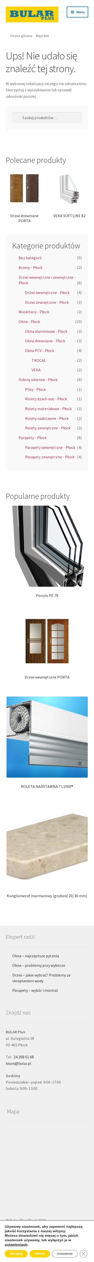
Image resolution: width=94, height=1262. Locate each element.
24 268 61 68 (24, 1056)
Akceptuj (16, 1253)
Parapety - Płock (33, 437)
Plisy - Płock (35, 389)
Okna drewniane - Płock (45, 340)
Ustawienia (65, 1253)
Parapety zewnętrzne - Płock (49, 456)
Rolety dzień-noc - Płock (46, 398)
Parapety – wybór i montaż (35, 990)
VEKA (36, 369)
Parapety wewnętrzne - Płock (50, 447)
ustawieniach (16, 1244)
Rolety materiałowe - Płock (48, 408)
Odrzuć (40, 1253)
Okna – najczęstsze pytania (35, 955)
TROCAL (39, 360)
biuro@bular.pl (18, 1063)
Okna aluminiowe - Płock (46, 331)
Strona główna (21, 36)
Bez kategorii (30, 257)
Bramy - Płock (30, 267)
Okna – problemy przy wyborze (38, 965)
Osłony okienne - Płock (38, 379)
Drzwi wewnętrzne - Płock (47, 292)
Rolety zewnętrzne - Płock (47, 427)
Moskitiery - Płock (34, 311)
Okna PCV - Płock (39, 350)
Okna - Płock (29, 321)
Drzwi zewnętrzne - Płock (47, 302)
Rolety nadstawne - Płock (47, 418)
